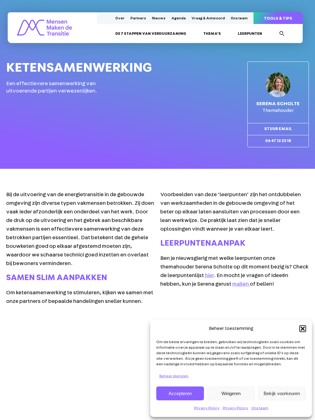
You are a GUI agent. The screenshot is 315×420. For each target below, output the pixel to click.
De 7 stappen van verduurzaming (150, 33)
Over (120, 18)
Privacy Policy (207, 408)
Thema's (212, 33)
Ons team (259, 408)
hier (209, 275)
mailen (241, 284)
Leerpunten (250, 33)
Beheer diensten (174, 376)
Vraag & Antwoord (208, 18)
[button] (303, 329)
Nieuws (158, 18)
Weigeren (231, 393)
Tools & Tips (278, 19)
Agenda (178, 18)
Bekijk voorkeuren (282, 393)
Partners (138, 18)
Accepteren (180, 393)
